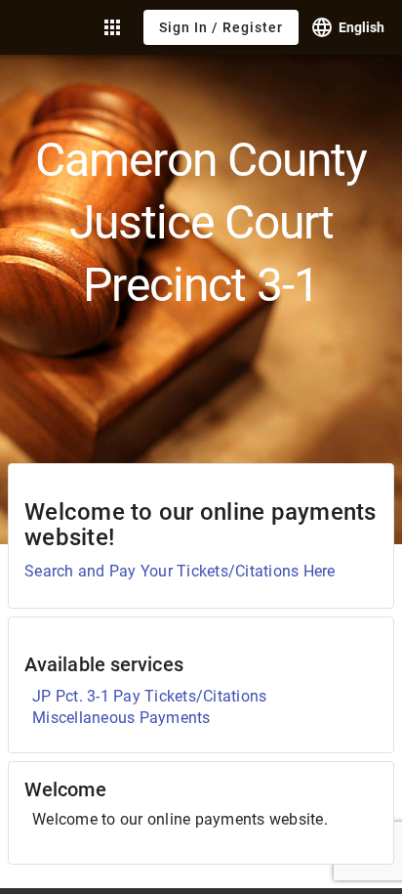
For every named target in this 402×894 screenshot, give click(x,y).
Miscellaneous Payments (121, 717)
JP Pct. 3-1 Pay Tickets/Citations (149, 696)
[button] (112, 27)
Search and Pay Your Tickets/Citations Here (180, 571)
